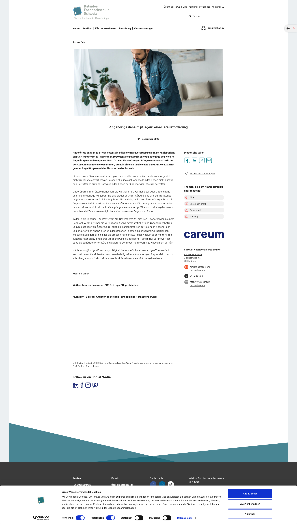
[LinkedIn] (162, 484)
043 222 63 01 (197, 275)
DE (223, 6)
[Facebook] (153, 484)
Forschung (124, 28)
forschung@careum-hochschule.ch (200, 268)
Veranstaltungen (143, 28)
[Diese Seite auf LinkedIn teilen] (194, 160)
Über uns (168, 6)
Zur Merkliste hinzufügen (202, 173)
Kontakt (216, 6)
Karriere (193, 6)
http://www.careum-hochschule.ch (200, 283)
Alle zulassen (250, 493)
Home (76, 28)
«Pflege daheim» (129, 285)
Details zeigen (184, 518)
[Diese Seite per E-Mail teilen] (209, 160)
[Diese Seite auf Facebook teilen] (187, 160)
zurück (81, 42)
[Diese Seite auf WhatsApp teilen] (202, 160)
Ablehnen (250, 514)
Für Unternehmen (105, 28)
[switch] (110, 517)
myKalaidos (204, 6)
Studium (87, 28)
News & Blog (180, 6)
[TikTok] (171, 484)
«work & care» (81, 273)
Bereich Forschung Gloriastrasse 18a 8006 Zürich (193, 257)
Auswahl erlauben (250, 504)
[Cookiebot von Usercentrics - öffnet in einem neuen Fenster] (41, 518)
